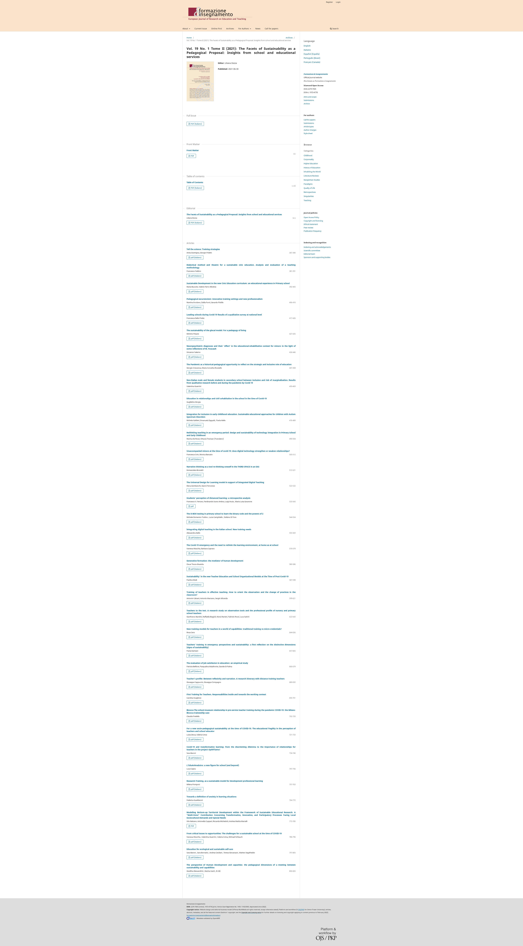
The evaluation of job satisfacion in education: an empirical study (217, 663)
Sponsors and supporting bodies (317, 257)
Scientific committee (312, 250)
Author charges (310, 130)
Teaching (307, 200)
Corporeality (309, 159)
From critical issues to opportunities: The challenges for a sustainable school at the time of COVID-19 (234, 833)
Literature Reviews (311, 176)
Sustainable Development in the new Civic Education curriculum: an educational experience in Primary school (238, 283)
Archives (230, 28)
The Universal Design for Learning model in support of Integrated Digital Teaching (225, 482)
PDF (192, 156)
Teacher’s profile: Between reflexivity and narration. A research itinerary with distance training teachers (236, 678)
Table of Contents (195, 182)
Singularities (309, 196)
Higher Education (311, 163)
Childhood (308, 155)
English (307, 45)
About (185, 28)
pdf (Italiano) (195, 257)
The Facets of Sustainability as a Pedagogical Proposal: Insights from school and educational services (234, 214)
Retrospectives (310, 192)
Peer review (308, 227)
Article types (309, 126)
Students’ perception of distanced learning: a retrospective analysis (218, 498)
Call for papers (271, 28)
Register (329, 2)
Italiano (307, 50)
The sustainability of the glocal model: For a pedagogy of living (216, 330)
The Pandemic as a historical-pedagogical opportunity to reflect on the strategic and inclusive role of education (239, 364)
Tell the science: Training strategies (203, 249)
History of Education (312, 167)
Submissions (309, 100)
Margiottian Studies (312, 180)
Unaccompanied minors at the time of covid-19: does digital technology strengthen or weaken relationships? (238, 451)
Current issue (200, 28)
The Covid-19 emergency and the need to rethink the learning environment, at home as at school (232, 545)
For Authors (244, 28)
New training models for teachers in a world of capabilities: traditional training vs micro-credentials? (234, 629)
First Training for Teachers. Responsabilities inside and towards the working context (226, 694)
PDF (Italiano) (196, 124)
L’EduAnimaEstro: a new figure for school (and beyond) (213, 765)
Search (335, 28)
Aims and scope (310, 97)
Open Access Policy (311, 217)
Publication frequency (312, 231)
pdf (192, 506)
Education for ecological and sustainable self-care (210, 849)
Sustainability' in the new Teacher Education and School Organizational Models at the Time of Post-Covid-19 (237, 576)
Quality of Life (309, 188)
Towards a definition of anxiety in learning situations (211, 796)
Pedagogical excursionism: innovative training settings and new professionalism (225, 299)
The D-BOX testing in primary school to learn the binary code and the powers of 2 (225, 513)
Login (338, 2)
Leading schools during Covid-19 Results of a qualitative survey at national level (224, 314)
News (257, 28)
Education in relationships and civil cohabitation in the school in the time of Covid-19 (227, 398)
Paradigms (308, 184)
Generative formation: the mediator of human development (215, 560)
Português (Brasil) (312, 58)
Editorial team (309, 254)
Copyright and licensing (313, 221)
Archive (307, 103)
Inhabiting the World (312, 171)
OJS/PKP (301, 910)
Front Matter (193, 150)
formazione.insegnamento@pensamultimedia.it (203, 915)
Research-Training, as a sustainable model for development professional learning (225, 781)
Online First (216, 28)
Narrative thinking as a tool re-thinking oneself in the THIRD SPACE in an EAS (223, 466)
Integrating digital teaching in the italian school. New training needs (219, 529)
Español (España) (312, 54)
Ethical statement (311, 224)
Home (189, 37)
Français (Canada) (312, 62)
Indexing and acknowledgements (317, 247)
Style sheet (308, 133)
